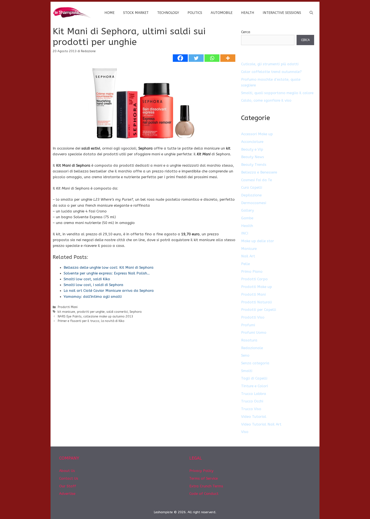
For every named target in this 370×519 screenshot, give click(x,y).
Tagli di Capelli (254, 378)
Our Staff (67, 486)
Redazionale (252, 348)
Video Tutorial (253, 416)
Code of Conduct (203, 493)
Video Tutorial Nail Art (261, 424)
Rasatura (249, 340)
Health (247, 13)
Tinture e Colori (254, 386)
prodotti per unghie (91, 312)
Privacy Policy (201, 471)
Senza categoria (255, 363)
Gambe (247, 218)
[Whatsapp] (211, 58)
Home (109, 13)
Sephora (136, 312)
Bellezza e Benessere (259, 172)
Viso (244, 432)
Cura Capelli (251, 187)
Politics (195, 13)
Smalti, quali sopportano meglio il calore (277, 93)
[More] (227, 58)
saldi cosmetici (117, 312)
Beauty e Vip (252, 149)
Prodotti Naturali (256, 302)
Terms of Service (203, 478)
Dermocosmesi (253, 203)
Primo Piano (252, 271)
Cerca (245, 32)
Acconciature (252, 141)
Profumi (248, 325)
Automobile (222, 13)
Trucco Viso (251, 409)
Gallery (247, 210)
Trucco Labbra (253, 393)
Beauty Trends (253, 164)
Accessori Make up (257, 134)
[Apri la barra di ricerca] (311, 12)
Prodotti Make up (256, 287)
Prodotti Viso (252, 317)
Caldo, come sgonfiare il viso (266, 100)
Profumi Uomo (253, 332)
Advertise (67, 493)
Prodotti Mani (68, 307)
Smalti (246, 371)
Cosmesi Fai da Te (256, 180)
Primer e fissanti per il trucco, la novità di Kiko (91, 321)
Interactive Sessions (282, 13)
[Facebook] (180, 58)
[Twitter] (196, 58)
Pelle (245, 264)
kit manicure (66, 312)
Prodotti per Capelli (258, 309)
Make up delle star (257, 241)
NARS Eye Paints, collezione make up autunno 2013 (95, 316)
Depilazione (251, 195)
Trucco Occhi (252, 401)
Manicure (249, 248)
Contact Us (68, 478)
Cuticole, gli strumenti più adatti (269, 64)
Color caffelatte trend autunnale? (271, 72)
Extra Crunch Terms (206, 486)
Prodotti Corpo (254, 279)
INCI (244, 233)
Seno (245, 355)
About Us (67, 471)
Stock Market (136, 13)
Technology (168, 13)
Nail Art (248, 256)
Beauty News (252, 157)
